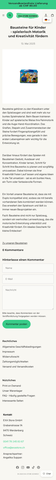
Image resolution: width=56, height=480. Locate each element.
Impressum (8, 351)
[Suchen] (10, 15)
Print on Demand (11, 385)
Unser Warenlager (12, 390)
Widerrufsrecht (10, 356)
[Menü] (3, 15)
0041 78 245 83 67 (13, 441)
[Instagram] (22, 467)
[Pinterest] (38, 467)
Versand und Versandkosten (17, 366)
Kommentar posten (16, 324)
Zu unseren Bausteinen (14, 243)
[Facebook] (17, 467)
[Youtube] (28, 467)
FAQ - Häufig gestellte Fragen (18, 395)
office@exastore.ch (14, 447)
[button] (47, 20)
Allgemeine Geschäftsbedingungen (21, 346)
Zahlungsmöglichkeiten (15, 361)
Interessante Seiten (12, 400)
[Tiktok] (33, 467)
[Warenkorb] (52, 15)
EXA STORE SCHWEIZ (31, 474)
